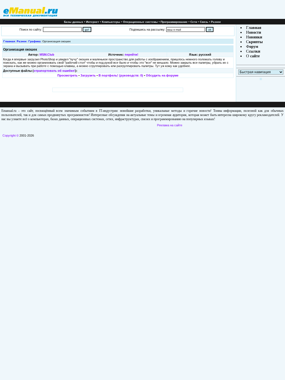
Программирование (174, 21)
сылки (254, 51)
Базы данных (73, 21)
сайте (254, 56)
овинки (255, 37)
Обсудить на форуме (162, 75)
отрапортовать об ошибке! (54, 70)
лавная (255, 28)
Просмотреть (67, 75)
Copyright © (11, 135)
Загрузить (88, 75)
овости (255, 32)
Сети (193, 21)
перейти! (131, 54)
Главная (9, 41)
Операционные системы (140, 21)
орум (253, 47)
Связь (204, 21)
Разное (216, 21)
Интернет (92, 21)
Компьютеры (111, 21)
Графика (34, 41)
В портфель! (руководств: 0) (121, 75)
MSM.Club (47, 54)
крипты (256, 42)
